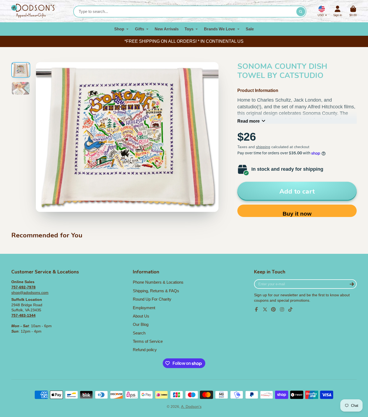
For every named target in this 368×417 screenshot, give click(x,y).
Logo (32, 11)
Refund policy (145, 349)
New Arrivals (167, 29)
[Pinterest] (273, 309)
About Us (141, 316)
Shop (119, 29)
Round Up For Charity (152, 299)
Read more (248, 121)
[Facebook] (256, 309)
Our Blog (140, 324)
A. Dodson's (191, 406)
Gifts (139, 29)
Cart (353, 11)
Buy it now (297, 214)
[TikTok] (290, 309)
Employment (144, 307)
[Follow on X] (265, 309)
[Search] (300, 11)
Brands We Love (219, 29)
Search (139, 333)
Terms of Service (148, 341)
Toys (189, 29)
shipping (263, 147)
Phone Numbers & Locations (158, 282)
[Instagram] (282, 309)
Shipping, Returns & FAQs (156, 290)
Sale (250, 29)
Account (337, 11)
